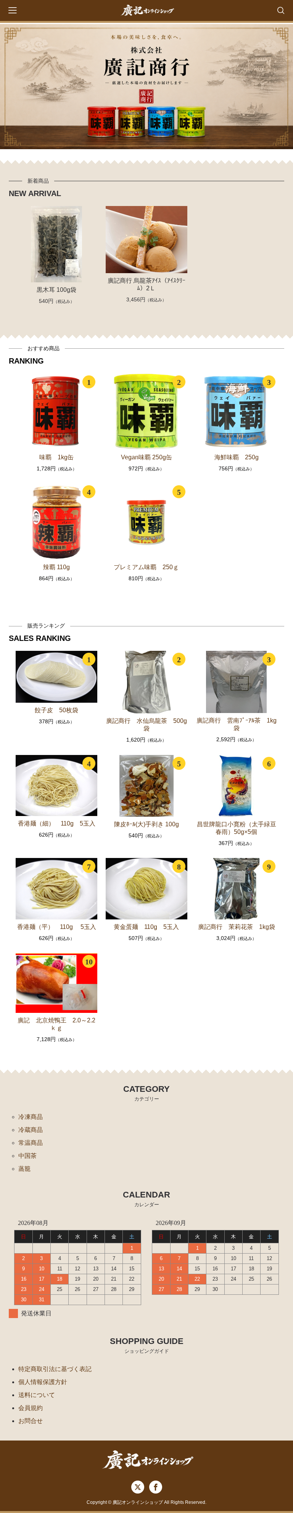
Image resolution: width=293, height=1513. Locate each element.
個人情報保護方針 (42, 1382)
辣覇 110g (56, 567)
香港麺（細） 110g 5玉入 (56, 823)
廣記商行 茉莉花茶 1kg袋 (236, 927)
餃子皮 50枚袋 (56, 710)
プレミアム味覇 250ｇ (146, 567)
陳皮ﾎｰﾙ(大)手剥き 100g (146, 824)
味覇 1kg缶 (56, 457)
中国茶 (27, 1155)
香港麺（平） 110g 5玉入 (56, 927)
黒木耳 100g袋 (56, 290)
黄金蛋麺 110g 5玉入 (146, 927)
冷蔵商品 (30, 1130)
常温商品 (30, 1143)
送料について (36, 1395)
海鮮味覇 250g (236, 457)
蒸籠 (24, 1168)
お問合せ (30, 1421)
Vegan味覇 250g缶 (146, 457)
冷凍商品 (30, 1117)
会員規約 (30, 1408)
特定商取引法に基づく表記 (55, 1369)
